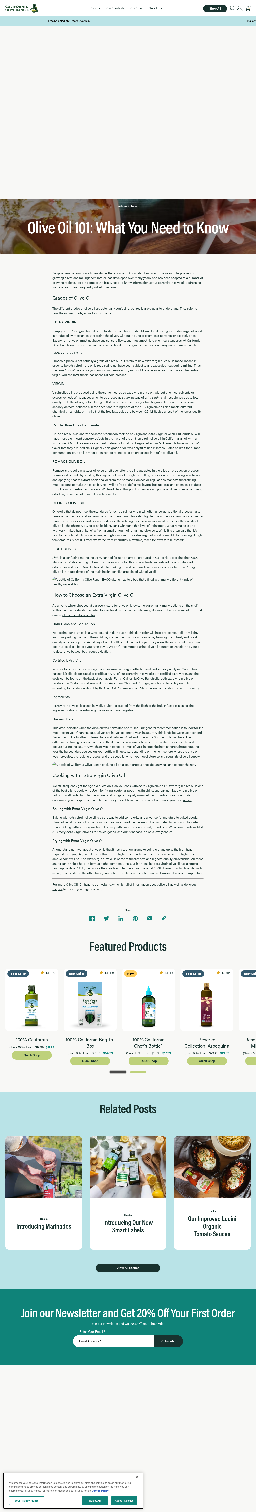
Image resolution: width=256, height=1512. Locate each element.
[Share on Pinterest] (135, 918)
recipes (57, 889)
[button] (95, 8)
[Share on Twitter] (106, 918)
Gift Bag (117, 21)
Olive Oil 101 (74, 884)
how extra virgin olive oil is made (160, 360)
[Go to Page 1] (118, 1071)
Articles (122, 206)
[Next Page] (250, 21)
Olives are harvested (111, 732)
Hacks (133, 206)
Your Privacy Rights (26, 1500)
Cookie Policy (100, 1490)
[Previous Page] (6, 21)
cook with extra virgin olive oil (144, 785)
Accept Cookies (124, 1500)
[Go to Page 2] (138, 1071)
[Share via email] (150, 918)
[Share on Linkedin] (121, 918)
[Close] (136, 1477)
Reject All (94, 1500)
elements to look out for (78, 615)
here (164, 827)
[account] (240, 9)
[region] (73, 1491)
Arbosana (135, 831)
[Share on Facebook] (92, 918)
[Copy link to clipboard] (164, 918)
